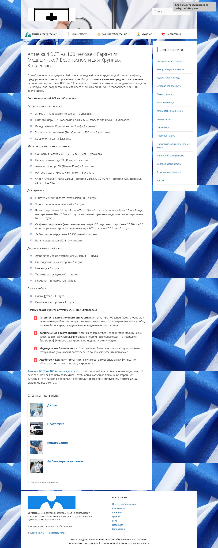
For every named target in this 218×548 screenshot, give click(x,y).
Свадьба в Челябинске (36, 41)
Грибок (116, 516)
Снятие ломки (164, 94)
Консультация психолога (170, 61)
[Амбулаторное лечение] (36, 472)
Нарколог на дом (166, 135)
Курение (117, 512)
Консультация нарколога (44, 482)
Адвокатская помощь (168, 77)
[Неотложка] (36, 434)
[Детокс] (36, 416)
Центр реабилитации (124, 504)
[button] (60, 34)
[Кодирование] (36, 453)
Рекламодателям (57, 532)
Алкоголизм (118, 508)
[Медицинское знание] (51, 14)
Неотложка (55, 424)
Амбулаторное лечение (65, 461)
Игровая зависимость (169, 85)
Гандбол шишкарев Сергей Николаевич (77, 41)
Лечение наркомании (169, 172)
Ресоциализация (166, 102)
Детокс (52, 405)
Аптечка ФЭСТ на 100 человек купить (51, 371)
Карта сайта (37, 532)
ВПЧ (114, 520)
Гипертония (118, 528)
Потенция (117, 524)
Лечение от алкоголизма (170, 155)
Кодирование (57, 442)
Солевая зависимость (169, 163)
